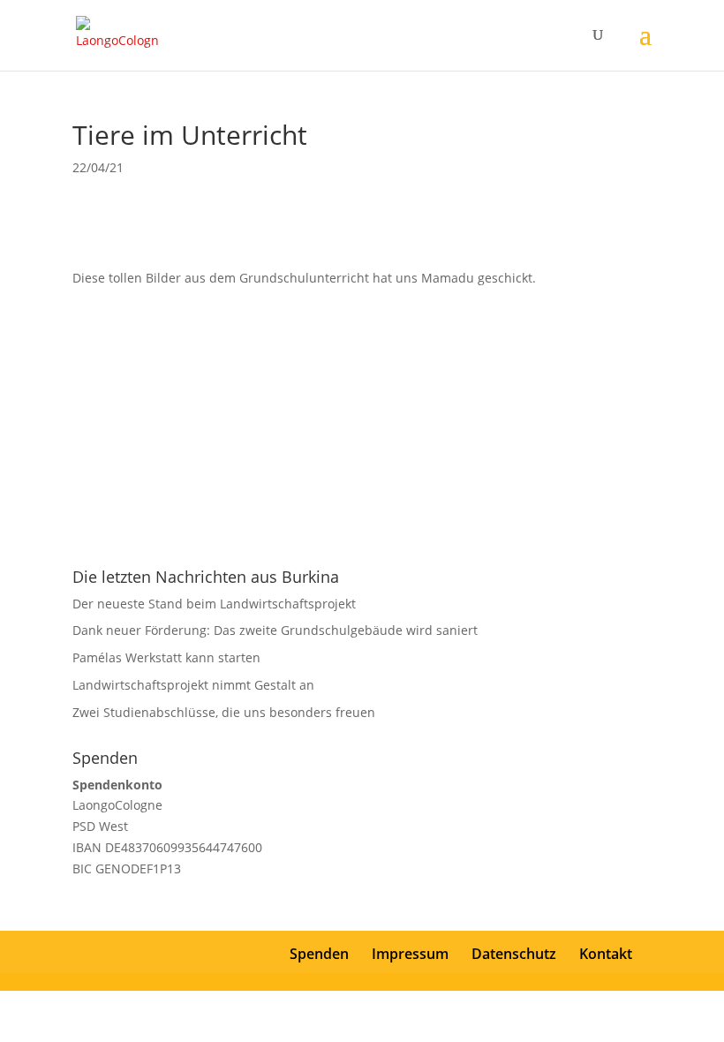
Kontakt (605, 953)
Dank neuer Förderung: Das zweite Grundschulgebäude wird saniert (275, 630)
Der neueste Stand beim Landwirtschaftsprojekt (214, 603)
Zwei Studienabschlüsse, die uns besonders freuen (223, 712)
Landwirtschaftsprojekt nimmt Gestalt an (193, 684)
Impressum (410, 953)
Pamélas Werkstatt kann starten (166, 657)
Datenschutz (513, 953)
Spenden (319, 953)
